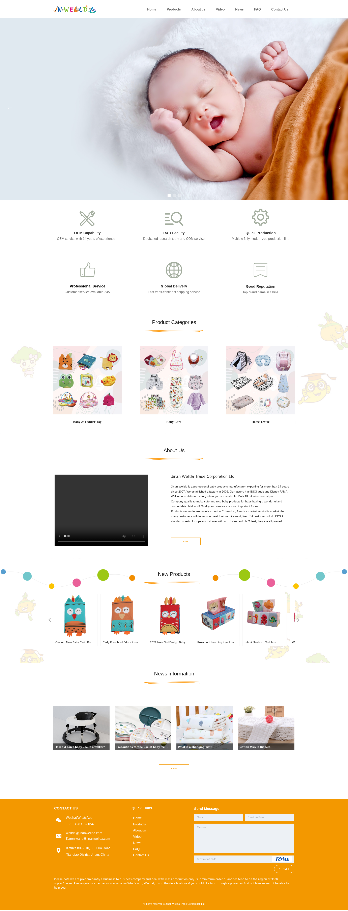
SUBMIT (284, 868)
